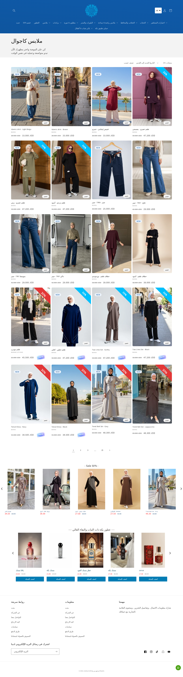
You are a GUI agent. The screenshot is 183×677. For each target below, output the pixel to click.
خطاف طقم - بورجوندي (100, 276)
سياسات (14, 627)
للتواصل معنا (16, 617)
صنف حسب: (129, 63)
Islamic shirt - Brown (60, 129)
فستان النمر (8, 511)
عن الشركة (15, 612)
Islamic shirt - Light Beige (21, 129)
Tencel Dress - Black (59, 427)
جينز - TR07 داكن (58, 276)
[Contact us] (178, 667)
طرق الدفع (15, 631)
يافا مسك (20, 570)
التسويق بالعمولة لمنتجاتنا (21, 636)
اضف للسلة (30, 579)
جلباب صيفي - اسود (80, 511)
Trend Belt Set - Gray (100, 426)
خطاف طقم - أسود (139, 276)
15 (102, 450)
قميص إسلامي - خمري (100, 129)
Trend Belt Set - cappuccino (143, 427)
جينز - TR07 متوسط (18, 276)
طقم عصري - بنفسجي (140, 129)
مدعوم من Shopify (98, 671)
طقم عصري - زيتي (18, 203)
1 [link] (73, 450)
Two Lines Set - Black (140, 349)
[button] (14, 10)
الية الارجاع (15, 622)
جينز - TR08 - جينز (98, 202)
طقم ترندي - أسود (58, 203)
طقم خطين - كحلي (58, 350)
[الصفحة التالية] (110, 450)
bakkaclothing (88, 671)
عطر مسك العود (84, 570)
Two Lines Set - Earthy (101, 350)
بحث (13, 608)
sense (141, 570)
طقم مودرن (15, 349)
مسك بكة (50, 570)
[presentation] (2, 489)
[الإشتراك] (56, 651)
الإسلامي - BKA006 (115, 511)
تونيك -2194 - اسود (45, 511)
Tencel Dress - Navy (18, 427)
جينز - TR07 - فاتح (138, 203)
